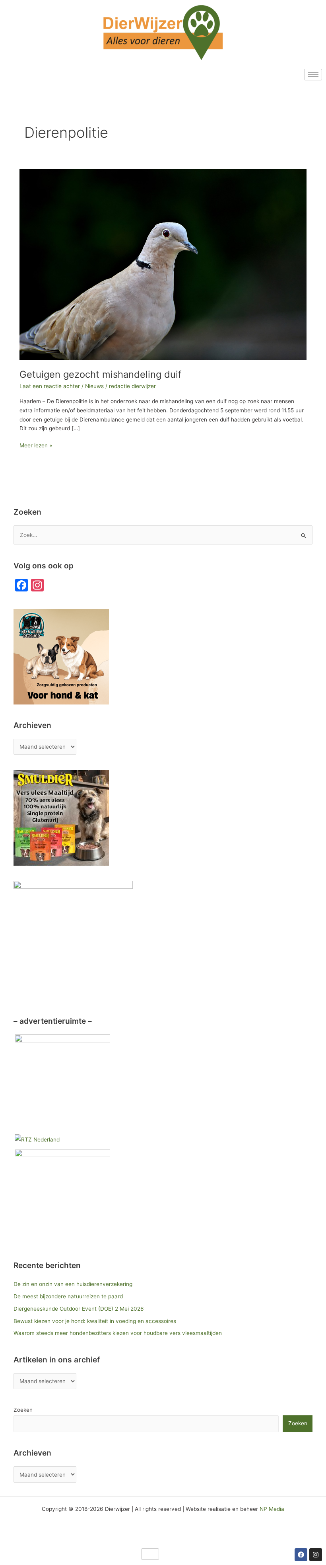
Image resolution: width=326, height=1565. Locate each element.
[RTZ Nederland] (37, 1139)
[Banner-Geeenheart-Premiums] (62, 1082)
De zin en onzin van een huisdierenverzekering (73, 1284)
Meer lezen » (35, 445)
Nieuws (94, 386)
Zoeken (23, 1410)
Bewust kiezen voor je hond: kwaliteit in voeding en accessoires (95, 1321)
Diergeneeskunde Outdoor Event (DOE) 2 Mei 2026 (79, 1308)
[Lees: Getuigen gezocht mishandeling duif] (162, 264)
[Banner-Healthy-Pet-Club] (62, 1196)
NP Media (272, 1509)
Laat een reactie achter (49, 386)
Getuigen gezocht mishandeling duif (100, 374)
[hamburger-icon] (313, 74)
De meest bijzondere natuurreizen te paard (68, 1296)
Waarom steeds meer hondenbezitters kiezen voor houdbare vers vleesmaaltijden (118, 1333)
